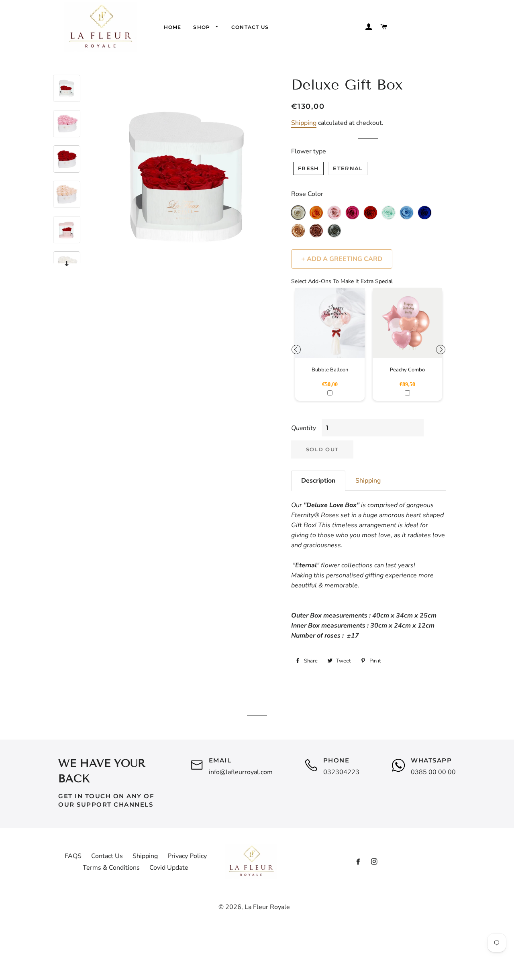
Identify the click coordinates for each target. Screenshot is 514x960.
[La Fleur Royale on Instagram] (374, 862)
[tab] (318, 481)
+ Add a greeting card (341, 259)
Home (173, 27)
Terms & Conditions (111, 867)
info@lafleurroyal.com (241, 772)
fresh (308, 168)
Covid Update (168, 867)
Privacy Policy (187, 856)
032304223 (341, 772)
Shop (202, 27)
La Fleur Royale (267, 907)
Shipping (303, 122)
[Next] (67, 263)
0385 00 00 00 (433, 772)
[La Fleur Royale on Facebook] (358, 862)
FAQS (73, 856)
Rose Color (307, 194)
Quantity (303, 428)
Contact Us (250, 27)
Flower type (308, 151)
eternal (348, 168)
